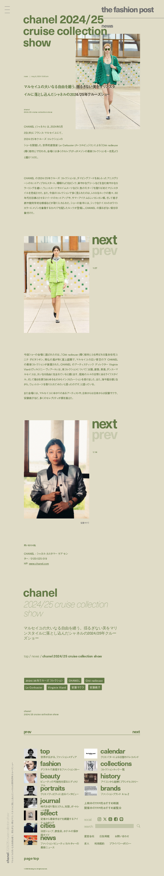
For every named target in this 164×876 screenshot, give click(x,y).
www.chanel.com (39, 563)
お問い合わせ (122, 836)
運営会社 (89, 836)
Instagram (99, 819)
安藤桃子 (95, 687)
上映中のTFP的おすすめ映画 (101, 803)
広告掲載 (105, 836)
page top (31, 858)
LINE (121, 819)
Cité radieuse (94, 680)
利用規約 (99, 843)
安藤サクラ (78, 687)
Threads (110, 819)
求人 (86, 843)
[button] (105, 239)
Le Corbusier (34, 687)
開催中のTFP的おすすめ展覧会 (103, 808)
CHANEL (74, 680)
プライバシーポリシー (120, 843)
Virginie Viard (57, 687)
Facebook (116, 819)
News (107, 25)
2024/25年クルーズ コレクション (44, 680)
